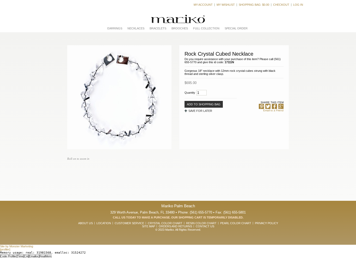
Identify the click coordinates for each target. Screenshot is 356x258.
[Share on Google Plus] (281, 106)
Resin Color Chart (201, 223)
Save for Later (200, 110)
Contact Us (205, 226)
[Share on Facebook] (274, 106)
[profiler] (5, 249)
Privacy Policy (266, 223)
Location (103, 223)
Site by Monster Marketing (16, 246)
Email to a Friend (273, 110)
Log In (298, 4)
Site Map (148, 226)
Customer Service (129, 223)
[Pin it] (261, 106)
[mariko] (178, 19)
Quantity (190, 92)
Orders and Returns (175, 226)
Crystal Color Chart (165, 223)
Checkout (281, 4)
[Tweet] (268, 106)
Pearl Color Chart (235, 223)
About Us (85, 223)
